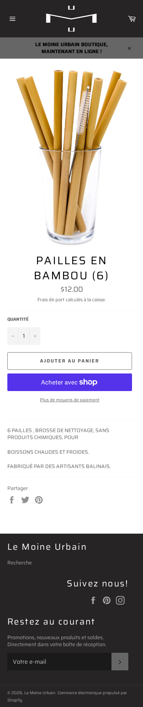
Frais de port (51, 299)
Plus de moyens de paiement (69, 400)
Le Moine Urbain (39, 692)
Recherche (19, 563)
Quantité (18, 319)
